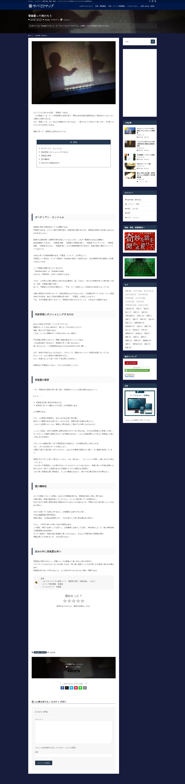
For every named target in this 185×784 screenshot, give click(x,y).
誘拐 (143, 337)
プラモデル (130, 305)
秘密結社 (129, 333)
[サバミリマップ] (41, 6)
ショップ (140, 298)
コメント (38, 719)
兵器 (138, 309)
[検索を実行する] (153, 42)
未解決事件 (139, 323)
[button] (62, 687)
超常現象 (47, 19)
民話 (139, 326)
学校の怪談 (130, 316)
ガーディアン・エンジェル (51, 148)
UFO (128, 291)
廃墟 (149, 316)
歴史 (128, 213)
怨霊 (127, 319)
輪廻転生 (147, 340)
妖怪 (144, 312)
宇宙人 (140, 316)
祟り (127, 330)
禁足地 (136, 330)
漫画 (148, 326)
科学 (144, 330)
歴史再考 (130, 326)
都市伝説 (137, 344)
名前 (36, 752)
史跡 (146, 309)
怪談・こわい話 (132, 208)
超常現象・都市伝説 (36, 19)
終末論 (139, 333)
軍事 (137, 340)
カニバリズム (130, 294)
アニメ (138, 291)
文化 (151, 319)
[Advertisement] (73, 189)
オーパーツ (148, 291)
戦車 (143, 319)
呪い (128, 312)
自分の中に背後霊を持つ (50, 163)
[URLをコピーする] (85, 687)
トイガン (129, 301)
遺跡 (127, 344)
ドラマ (139, 301)
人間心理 (129, 309)
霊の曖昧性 (45, 159)
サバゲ (129, 298)
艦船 (128, 337)
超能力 (128, 340)
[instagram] (152, 1)
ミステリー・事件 (133, 204)
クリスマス (143, 294)
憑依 (135, 319)
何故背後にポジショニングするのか (54, 152)
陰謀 (128, 347)
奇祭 (136, 312)
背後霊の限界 (46, 155)
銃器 (147, 344)
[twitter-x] (149, 1)
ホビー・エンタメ (133, 217)
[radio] (65, 601)
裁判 (136, 337)
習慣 (146, 333)
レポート (143, 305)
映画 (128, 323)
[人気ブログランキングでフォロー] (137, 371)
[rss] (155, 1)
